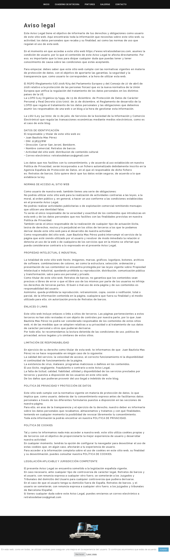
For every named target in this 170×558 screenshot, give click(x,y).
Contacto (121, 4)
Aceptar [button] (163, 550)
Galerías (105, 4)
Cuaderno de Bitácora (67, 4)
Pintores (90, 4)
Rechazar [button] (80, 554)
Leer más (91, 554)
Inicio (46, 4)
